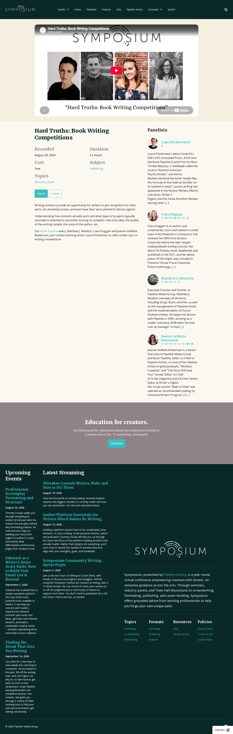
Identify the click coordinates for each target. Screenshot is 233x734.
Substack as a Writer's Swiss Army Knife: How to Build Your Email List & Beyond (20, 568)
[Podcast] (171, 218)
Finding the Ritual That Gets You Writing (20, 646)
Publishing (96, 168)
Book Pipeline (49, 231)
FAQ (175, 628)
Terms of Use (205, 634)
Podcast (153, 639)
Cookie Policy (205, 639)
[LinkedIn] (192, 344)
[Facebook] (175, 218)
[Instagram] (162, 146)
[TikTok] (188, 218)
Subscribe (116, 443)
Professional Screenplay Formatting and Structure (19, 495)
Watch (41, 193)
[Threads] (175, 282)
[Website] (166, 218)
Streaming (154, 634)
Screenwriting (131, 634)
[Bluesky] (188, 344)
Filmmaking (130, 639)
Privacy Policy (205, 628)
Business (40, 182)
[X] (184, 218)
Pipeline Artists (175, 575)
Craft (51, 182)
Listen (55, 193)
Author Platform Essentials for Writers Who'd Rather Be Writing (72, 517)
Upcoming (154, 628)
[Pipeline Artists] (162, 218)
